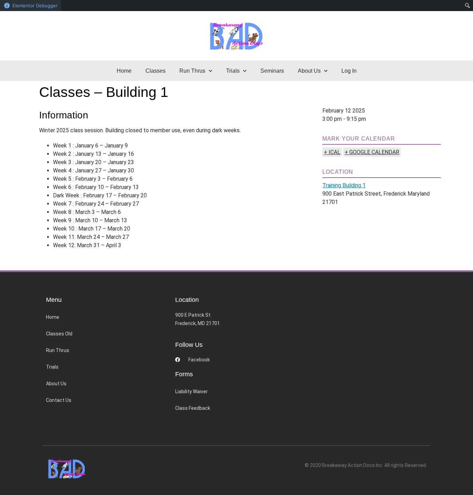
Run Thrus (57, 350)
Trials (52, 367)
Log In (349, 71)
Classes (155, 71)
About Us (56, 383)
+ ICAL (332, 152)
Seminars (272, 71)
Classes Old (59, 333)
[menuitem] (467, 5)
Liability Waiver (191, 391)
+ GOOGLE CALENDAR (372, 152)
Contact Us (58, 400)
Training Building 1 (344, 185)
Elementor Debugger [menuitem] (34, 5)
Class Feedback (192, 408)
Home (124, 71)
